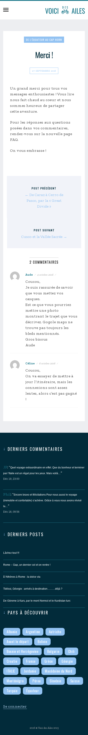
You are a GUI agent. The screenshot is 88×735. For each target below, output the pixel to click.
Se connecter (15, 706)
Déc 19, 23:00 (11, 478)
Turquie (12, 690)
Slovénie (55, 680)
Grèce (48, 661)
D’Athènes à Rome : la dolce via (21, 576)
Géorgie (67, 661)
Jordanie (30, 671)
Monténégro (15, 680)
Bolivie (42, 641)
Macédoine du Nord (58, 671)
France (30, 661)
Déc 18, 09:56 (11, 511)
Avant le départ (18, 641)
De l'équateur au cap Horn (44, 39)
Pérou (36, 680)
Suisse (75, 680)
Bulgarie (53, 651)
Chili (71, 651)
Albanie (12, 631)
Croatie (12, 661)
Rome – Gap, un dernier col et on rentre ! (26, 564)
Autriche (55, 631)
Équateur (32, 690)
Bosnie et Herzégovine (22, 651)
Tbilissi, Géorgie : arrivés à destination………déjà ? (32, 588)
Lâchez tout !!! (11, 552)
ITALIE (11, 671)
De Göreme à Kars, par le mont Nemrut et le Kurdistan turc (36, 600)
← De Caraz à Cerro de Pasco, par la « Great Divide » (44, 200)
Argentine (33, 631)
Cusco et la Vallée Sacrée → (44, 236)
